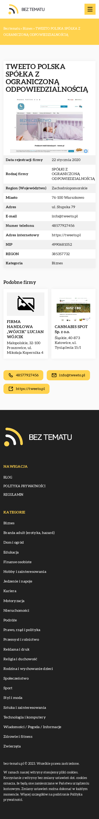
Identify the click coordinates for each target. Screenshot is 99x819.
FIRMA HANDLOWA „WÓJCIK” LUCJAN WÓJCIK (25, 329)
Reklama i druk (16, 649)
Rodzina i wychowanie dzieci (28, 669)
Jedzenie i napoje (17, 581)
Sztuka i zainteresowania (24, 707)
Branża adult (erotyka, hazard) (29, 533)
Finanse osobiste (17, 562)
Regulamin (13, 494)
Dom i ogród (13, 542)
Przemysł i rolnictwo (21, 639)
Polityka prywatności (24, 486)
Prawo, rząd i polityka (22, 630)
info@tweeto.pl (65, 216)
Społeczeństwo (16, 678)
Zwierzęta (12, 746)
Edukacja (11, 552)
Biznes (57, 263)
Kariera (9, 591)
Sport (8, 688)
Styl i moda (12, 698)
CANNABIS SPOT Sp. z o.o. (71, 329)
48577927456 (63, 226)
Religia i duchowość (20, 659)
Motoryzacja (13, 601)
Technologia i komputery (24, 717)
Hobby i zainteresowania (24, 572)
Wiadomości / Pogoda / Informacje (32, 727)
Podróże (10, 620)
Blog (7, 477)
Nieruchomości (16, 610)
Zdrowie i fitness (17, 736)
